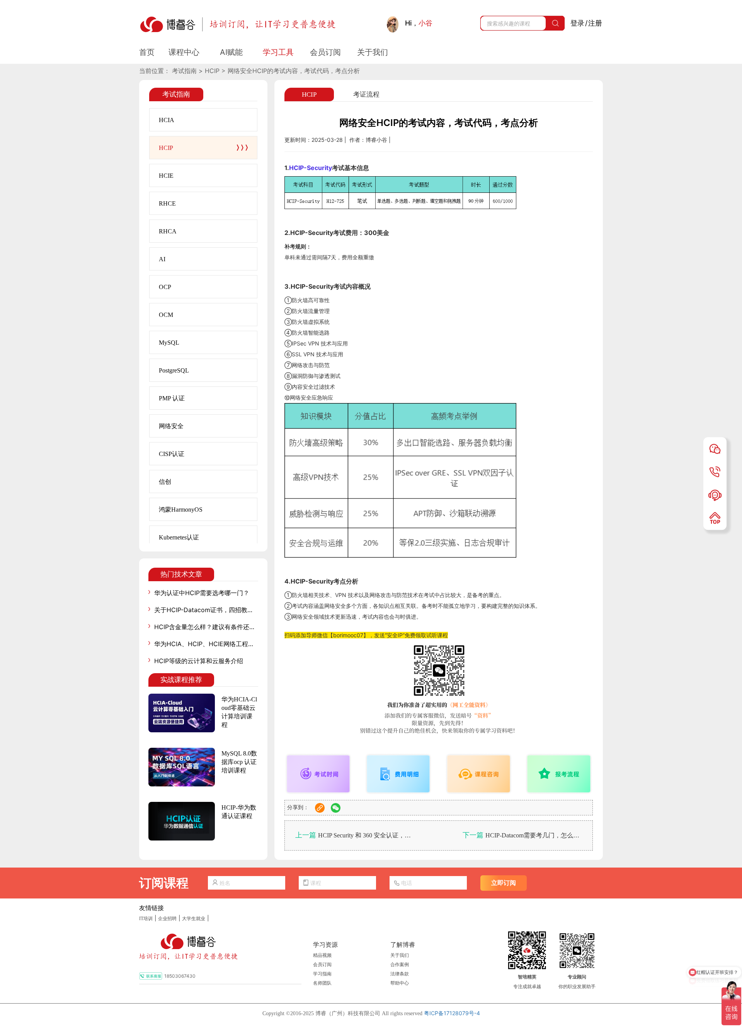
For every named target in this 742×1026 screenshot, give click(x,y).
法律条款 (399, 974)
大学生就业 (193, 918)
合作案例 (399, 964)
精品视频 (322, 955)
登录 (577, 23)
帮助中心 (399, 983)
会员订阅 (322, 964)
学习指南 (322, 974)
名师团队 (322, 983)
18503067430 (180, 976)
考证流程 (366, 94)
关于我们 (399, 955)
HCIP (309, 94)
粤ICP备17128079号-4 (452, 1013)
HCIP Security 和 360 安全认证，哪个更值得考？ (366, 835)
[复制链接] (320, 808)
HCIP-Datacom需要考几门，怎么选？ (533, 835)
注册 (595, 23)
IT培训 (146, 918)
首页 (147, 52)
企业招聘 (167, 918)
